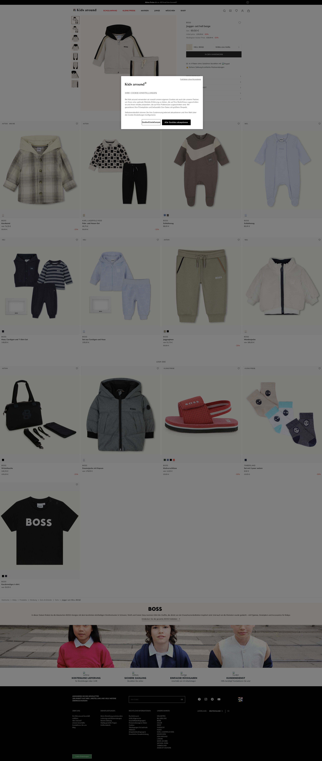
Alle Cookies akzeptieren (176, 122)
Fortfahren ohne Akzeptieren (190, 79)
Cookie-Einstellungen (151, 122)
